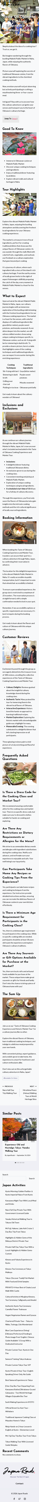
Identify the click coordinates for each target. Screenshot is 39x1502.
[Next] (33, 1139)
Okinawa (29, 9)
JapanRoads (12, 40)
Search (5, 1174)
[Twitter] (19, 1499)
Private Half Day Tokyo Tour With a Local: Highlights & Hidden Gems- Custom (19, 1250)
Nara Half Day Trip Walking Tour (9, 1089)
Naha (22, 9)
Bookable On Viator (11, 1078)
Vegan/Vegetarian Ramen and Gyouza (20, 1315)
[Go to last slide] (6, 1139)
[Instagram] (25, 1499)
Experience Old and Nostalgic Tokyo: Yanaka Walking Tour (17, 1148)
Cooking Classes (12, 9)
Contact (19, 1483)
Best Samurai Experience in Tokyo (19, 1380)
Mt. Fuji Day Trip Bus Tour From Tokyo (20, 1436)
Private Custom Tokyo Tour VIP (18, 1365)
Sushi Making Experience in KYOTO (19, 1402)
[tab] (15, 1162)
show (14, 119)
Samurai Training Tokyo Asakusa (18, 1359)
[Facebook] (14, 1499)
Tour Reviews (19, 12)
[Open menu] (34, 4)
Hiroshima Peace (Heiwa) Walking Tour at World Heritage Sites (30, 1092)
